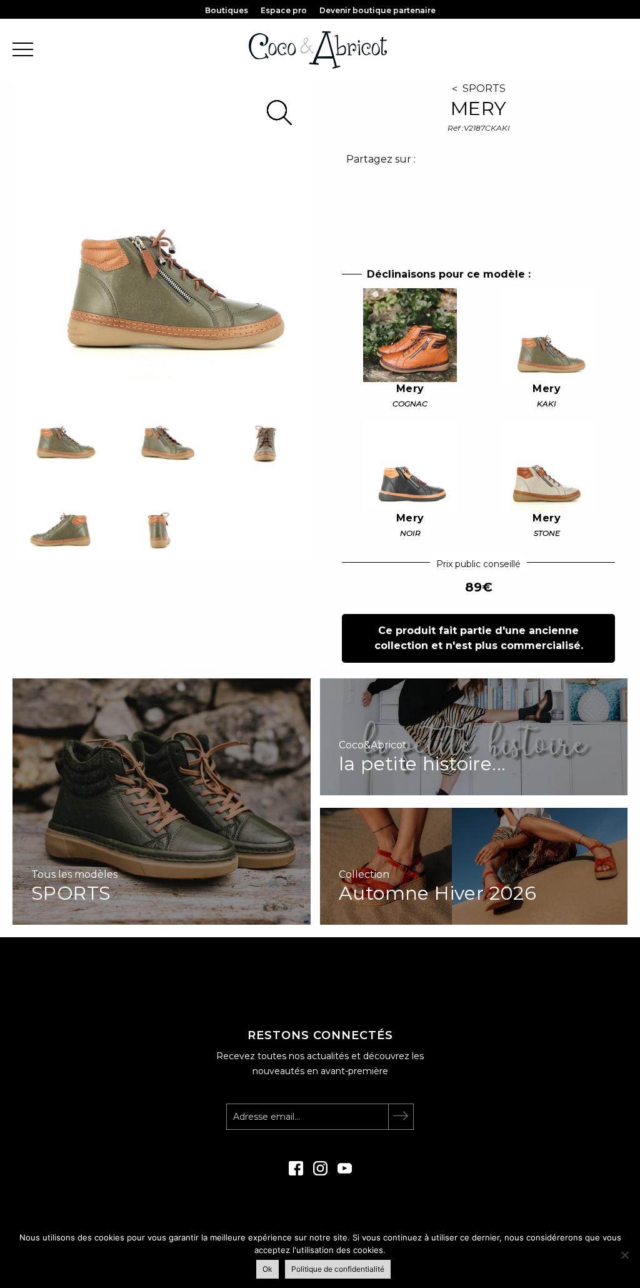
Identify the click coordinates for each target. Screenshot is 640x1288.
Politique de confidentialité (337, 1269)
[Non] (624, 1255)
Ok (267, 1269)
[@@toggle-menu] (22, 50)
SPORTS (484, 88)
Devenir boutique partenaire (377, 10)
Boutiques (226, 10)
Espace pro (284, 10)
